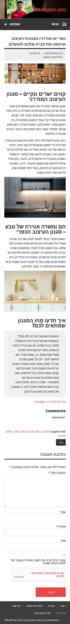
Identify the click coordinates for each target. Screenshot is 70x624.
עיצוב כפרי (20, 431)
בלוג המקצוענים (50, 9)
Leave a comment (53, 56)
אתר (63, 540)
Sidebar (15, 24)
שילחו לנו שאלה (34, 605)
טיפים (46, 431)
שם (62, 511)
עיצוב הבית (34, 431)
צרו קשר (16, 605)
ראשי (63, 605)
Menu (55, 24)
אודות (51, 605)
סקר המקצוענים (42, 613)
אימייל (61, 526)
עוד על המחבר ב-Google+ (50, 401)
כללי (61, 442)
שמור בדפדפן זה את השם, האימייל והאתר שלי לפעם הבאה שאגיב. (38, 561)
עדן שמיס (35, 52)
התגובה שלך (57, 472)
